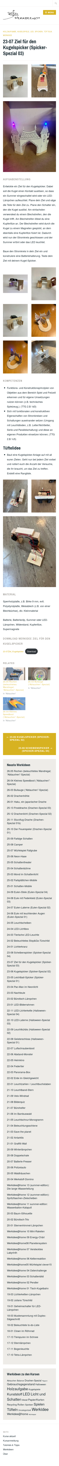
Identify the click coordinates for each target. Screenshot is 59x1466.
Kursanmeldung (11, 1440)
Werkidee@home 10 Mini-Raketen (26, 1231)
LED (32, 31)
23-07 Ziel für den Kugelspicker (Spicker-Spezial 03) (29, 963)
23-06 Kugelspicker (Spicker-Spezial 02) (30, 738)
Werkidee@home (17, 1414)
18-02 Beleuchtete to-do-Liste (23, 1325)
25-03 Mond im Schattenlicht (22, 874)
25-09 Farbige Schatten (20, 838)
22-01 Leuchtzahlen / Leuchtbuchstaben (29, 1084)
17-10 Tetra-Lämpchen (19, 1354)
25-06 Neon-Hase (16, 856)
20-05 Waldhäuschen (18, 1173)
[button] (15, 80)
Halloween (40, 1384)
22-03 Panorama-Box (18, 1072)
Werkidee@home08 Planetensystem (27, 1243)
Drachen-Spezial (33, 1380)
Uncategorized (24, 1410)
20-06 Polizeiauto (16, 1167)
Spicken (39, 31)
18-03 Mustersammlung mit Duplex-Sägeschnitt (26, 1317)
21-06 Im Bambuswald (19, 1113)
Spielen (39, 1404)
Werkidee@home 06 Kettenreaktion (26, 1258)
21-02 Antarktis (15, 1137)
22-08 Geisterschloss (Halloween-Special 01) (25, 1040)
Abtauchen (11, 1380)
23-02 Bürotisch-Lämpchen (22, 998)
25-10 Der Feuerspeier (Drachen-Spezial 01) (29, 830)
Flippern (44, 1381)
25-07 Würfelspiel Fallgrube (22, 850)
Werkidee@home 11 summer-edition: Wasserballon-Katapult (27, 1205)
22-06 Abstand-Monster (20, 1054)
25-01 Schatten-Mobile (19, 886)
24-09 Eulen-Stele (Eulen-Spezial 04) (27, 892)
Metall (24, 1399)
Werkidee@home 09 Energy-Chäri (26, 1237)
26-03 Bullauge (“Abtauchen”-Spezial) (39, 683)
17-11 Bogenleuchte (18, 1349)
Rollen (20, 1404)
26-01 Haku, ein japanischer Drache (26, 801)
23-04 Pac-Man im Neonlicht (22, 986)
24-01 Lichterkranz (17, 946)
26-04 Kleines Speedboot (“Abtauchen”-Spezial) (28, 782)
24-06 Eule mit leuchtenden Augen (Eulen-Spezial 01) (26, 914)
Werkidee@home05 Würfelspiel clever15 (29, 1264)
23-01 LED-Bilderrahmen (20, 1004)
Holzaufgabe (9, 31)
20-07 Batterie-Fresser (19, 1161)
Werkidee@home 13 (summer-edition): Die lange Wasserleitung (28, 1186)
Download (31, 651)
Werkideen (8, 1449)
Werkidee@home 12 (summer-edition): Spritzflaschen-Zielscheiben (28, 1196)
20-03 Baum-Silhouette (19, 1213)
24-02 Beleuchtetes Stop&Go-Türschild (28, 940)
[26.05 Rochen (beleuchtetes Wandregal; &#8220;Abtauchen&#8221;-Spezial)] (14, 673)
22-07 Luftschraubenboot (20, 1048)
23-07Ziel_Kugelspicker (13, 651)
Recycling (12, 1404)
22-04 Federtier (15, 1066)
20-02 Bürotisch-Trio (18, 1219)
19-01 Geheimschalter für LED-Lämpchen (24, 1307)
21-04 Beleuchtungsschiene (22, 1125)
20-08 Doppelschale (18, 1155)
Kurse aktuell (9, 1436)
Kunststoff (14, 1393)
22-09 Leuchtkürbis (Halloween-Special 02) (28, 1031)
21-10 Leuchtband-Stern (20, 1090)
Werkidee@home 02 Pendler (22, 1282)
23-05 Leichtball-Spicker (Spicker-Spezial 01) (25, 978)
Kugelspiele (23, 31)
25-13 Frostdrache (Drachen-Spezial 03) (29, 807)
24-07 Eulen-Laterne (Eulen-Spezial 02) (28, 907)
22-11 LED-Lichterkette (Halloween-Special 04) (26, 1012)
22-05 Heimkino (15, 1060)
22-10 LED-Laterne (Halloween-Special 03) (28, 1021)
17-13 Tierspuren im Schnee (22, 1337)
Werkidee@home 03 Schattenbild (25, 1276)
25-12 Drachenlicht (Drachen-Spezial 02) (29, 813)
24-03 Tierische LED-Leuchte (23, 934)
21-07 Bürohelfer (16, 1107)
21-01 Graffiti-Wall (17, 1143)
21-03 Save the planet (19, 1131)
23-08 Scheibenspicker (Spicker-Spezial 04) (34, 749)
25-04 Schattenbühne (19, 868)
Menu (51, 12)
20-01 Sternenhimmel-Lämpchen (25, 1225)
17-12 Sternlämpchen (19, 1343)
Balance (20, 1380)
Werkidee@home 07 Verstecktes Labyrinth (25, 1250)
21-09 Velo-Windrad (18, 1096)
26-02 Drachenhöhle (18, 795)
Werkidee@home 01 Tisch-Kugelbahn (28, 1288)
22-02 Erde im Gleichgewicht (23, 1078)
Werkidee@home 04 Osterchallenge (27, 1270)
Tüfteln (48, 31)
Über (5, 1453)
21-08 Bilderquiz (16, 1102)
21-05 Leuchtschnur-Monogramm (25, 1119)
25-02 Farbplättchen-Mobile (22, 880)
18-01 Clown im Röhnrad (20, 1331)
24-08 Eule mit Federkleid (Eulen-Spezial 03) (29, 899)
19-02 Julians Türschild (19, 1300)
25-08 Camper (15, 844)
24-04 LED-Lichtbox (18, 928)
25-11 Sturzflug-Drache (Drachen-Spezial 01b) (25, 821)
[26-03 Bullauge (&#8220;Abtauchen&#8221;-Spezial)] (39, 673)
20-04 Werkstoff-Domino (20, 1179)
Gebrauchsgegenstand (21, 1384)
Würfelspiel (32, 1414)
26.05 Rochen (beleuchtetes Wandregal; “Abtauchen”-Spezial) (13, 685)
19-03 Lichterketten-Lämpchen (23, 1294)
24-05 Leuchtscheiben (19, 922)
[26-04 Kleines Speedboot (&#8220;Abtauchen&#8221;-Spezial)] (14, 703)
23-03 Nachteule (16, 992)
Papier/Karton (36, 1399)
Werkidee (7, 35)
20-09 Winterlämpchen (19, 1149)
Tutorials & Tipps (11, 1445)
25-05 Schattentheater (19, 862)
